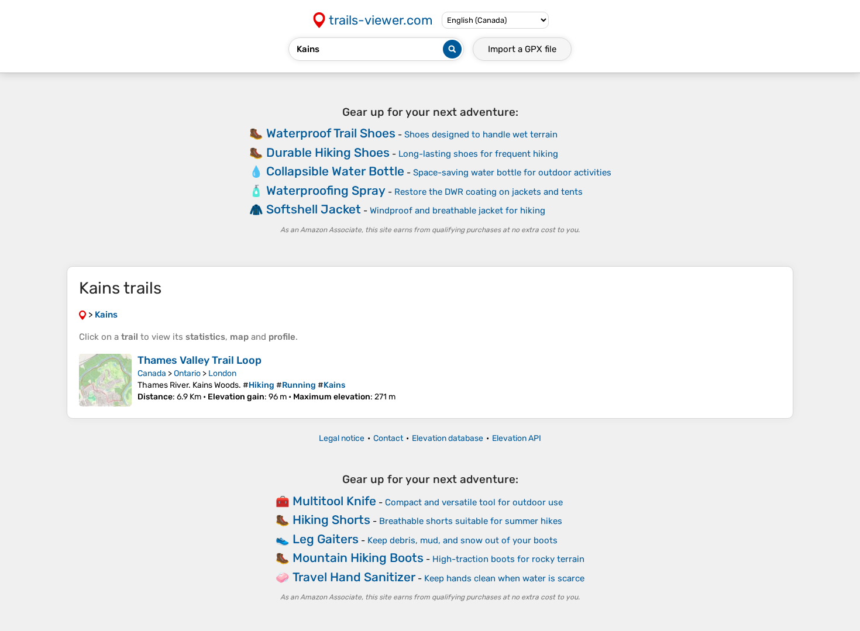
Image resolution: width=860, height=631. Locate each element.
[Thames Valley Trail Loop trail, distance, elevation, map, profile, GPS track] (105, 380)
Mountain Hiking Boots (358, 557)
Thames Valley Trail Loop (199, 360)
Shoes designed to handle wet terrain (481, 134)
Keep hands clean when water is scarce (504, 578)
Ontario (187, 373)
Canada (151, 373)
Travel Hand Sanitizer (354, 577)
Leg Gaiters (326, 539)
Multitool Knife (334, 501)
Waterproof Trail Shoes (330, 133)
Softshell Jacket (313, 209)
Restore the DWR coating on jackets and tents (488, 192)
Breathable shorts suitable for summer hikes (470, 521)
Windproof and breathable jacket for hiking (457, 210)
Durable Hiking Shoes (328, 152)
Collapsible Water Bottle (335, 171)
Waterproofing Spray (326, 190)
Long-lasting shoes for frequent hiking (478, 154)
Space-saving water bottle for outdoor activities (512, 172)
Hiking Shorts (331, 519)
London (222, 373)
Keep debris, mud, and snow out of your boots (462, 540)
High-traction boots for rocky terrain (508, 559)
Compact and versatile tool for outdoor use (474, 502)
